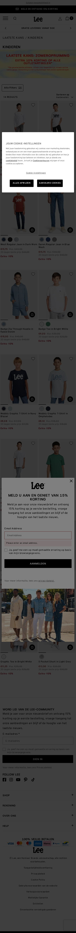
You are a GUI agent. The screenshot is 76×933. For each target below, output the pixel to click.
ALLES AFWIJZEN (21, 183)
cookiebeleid (11, 160)
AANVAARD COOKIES (50, 183)
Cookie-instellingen (36, 173)
